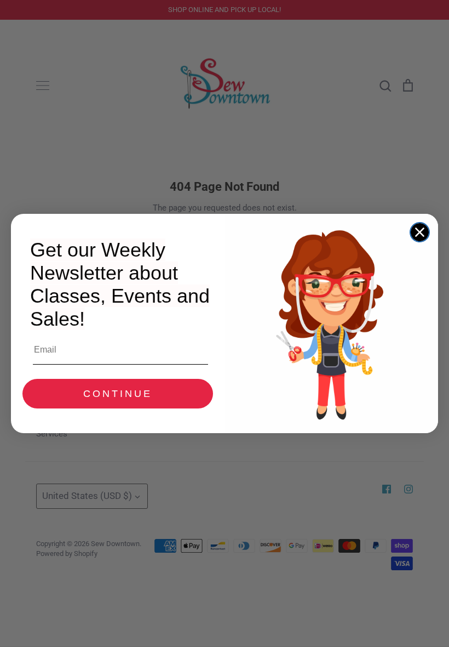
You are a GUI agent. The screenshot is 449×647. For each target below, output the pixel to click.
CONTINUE (117, 393)
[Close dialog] (419, 232)
